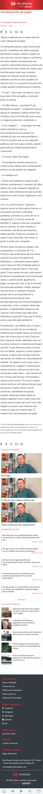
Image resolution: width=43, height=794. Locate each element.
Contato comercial (10, 743)
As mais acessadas (10, 604)
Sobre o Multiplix (9, 682)
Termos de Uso (8, 686)
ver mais (21, 600)
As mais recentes (10, 529)
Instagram (9, 712)
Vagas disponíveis (9, 753)
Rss (6, 723)
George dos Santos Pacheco (15, 22)
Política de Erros (9, 694)
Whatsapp (9, 716)
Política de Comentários (12, 690)
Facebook (9, 708)
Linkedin (8, 719)
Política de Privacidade (11, 698)
